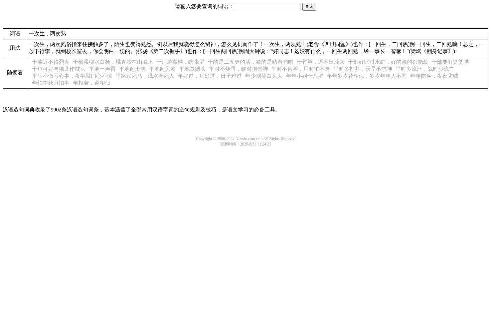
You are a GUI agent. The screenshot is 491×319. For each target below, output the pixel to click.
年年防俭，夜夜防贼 (434, 76)
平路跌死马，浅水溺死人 (145, 76)
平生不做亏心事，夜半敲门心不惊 (72, 76)
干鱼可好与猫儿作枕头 (59, 69)
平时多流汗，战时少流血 (424, 69)
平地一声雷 (102, 69)
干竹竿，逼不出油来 (321, 62)
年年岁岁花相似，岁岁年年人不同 (367, 76)
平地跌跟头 (192, 69)
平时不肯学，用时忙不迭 (300, 69)
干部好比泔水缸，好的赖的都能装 (388, 62)
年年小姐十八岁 (304, 76)
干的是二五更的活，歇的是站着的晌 (250, 62)
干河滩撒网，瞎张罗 (180, 62)
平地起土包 (132, 69)
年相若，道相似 (91, 83)
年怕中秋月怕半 (50, 83)
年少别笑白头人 (264, 76)
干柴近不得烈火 (50, 62)
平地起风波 (162, 69)
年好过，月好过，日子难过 (210, 76)
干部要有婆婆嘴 (450, 62)
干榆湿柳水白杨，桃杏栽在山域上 (113, 62)
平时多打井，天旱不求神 (362, 69)
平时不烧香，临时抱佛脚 (238, 69)
